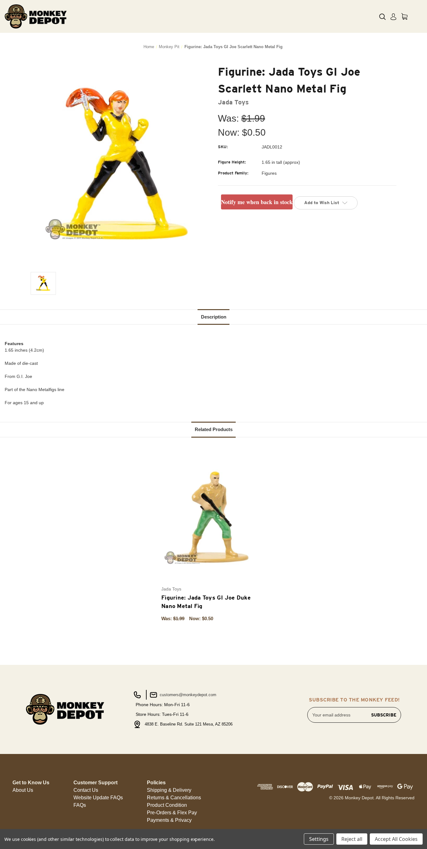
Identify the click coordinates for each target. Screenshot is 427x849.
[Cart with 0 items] (404, 16)
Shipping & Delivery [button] (169, 790)
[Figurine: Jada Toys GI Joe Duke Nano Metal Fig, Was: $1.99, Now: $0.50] (210, 517)
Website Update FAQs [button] (98, 797)
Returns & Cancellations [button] (174, 797)
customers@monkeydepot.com (187, 694)
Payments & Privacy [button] (169, 820)
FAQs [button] (79, 805)
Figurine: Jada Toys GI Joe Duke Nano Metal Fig (206, 601)
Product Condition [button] (167, 805)
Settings (319, 839)
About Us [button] (23, 790)
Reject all (351, 839)
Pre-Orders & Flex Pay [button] (172, 812)
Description (213, 316)
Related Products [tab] (214, 429)
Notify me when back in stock (257, 202)
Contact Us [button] (85, 790)
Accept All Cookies (396, 839)
